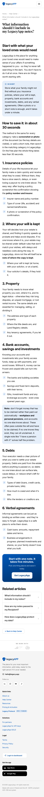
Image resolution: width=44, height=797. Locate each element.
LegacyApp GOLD (9, 730)
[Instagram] (10, 684)
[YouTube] (16, 684)
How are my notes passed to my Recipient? (19, 608)
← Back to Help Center (13, 631)
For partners (7, 722)
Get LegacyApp (22, 575)
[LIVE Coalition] (27, 647)
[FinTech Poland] (18, 647)
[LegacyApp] (9, 4)
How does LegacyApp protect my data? (19, 619)
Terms (4, 740)
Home (4, 14)
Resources (6, 703)
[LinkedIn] (4, 684)
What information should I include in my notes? (18, 597)
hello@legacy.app (12, 674)
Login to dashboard (14, 755)
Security (5, 747)
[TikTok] (21, 684)
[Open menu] (39, 3)
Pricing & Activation (9, 707)
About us (5, 696)
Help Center (13, 14)
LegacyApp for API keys (11, 726)
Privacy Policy (7, 744)
